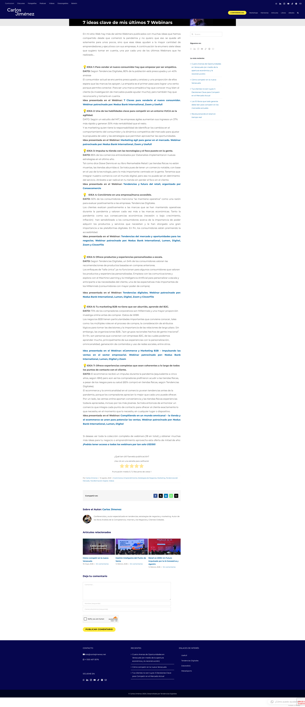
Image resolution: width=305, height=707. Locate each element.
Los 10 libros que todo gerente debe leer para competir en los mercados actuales (205, 104)
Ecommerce (118, 478)
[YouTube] (202, 49)
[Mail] (213, 49)
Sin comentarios (102, 564)
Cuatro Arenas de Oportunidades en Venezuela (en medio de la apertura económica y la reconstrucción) (148, 657)
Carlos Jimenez (92, 478)
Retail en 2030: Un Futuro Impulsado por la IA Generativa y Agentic (163, 561)
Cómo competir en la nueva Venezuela (149, 667)
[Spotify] (209, 49)
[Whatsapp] (191, 49)
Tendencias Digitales (168, 694)
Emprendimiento (130, 478)
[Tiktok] (206, 49)
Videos (111, 481)
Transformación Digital (99, 481)
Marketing (161, 478)
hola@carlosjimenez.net (95, 654)
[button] (298, 12)
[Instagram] (198, 49)
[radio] (122, 466)
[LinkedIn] (195, 49)
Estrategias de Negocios (147, 478)
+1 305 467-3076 (91, 659)
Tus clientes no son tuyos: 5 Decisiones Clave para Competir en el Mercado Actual (206, 92)
